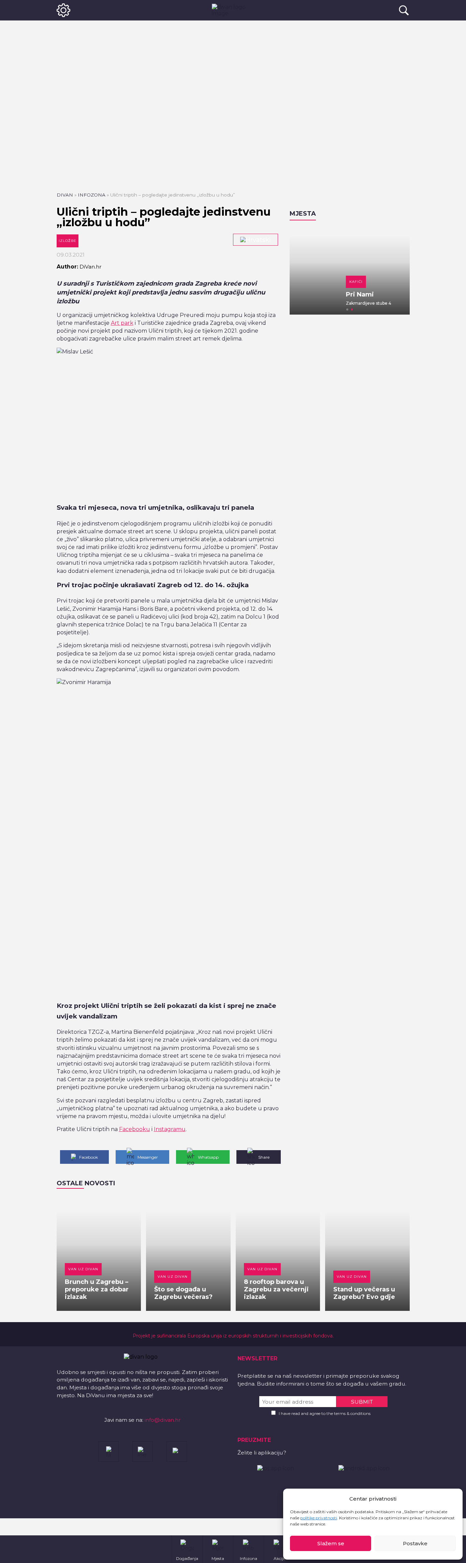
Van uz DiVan (83, 1269)
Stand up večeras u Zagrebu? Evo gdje (364, 1293)
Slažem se (330, 1543)
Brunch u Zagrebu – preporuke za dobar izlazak (97, 1289)
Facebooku (134, 1129)
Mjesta (303, 213)
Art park (122, 323)
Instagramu (170, 1129)
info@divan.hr (163, 1420)
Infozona (91, 195)
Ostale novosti (86, 1183)
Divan (65, 195)
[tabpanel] (350, 271)
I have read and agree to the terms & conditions (324, 1413)
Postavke (415, 1543)
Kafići (308, 281)
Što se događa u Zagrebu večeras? (183, 1293)
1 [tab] (347, 309)
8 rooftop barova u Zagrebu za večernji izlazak (276, 1289)
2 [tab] (352, 309)
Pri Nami (312, 294)
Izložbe (67, 240)
